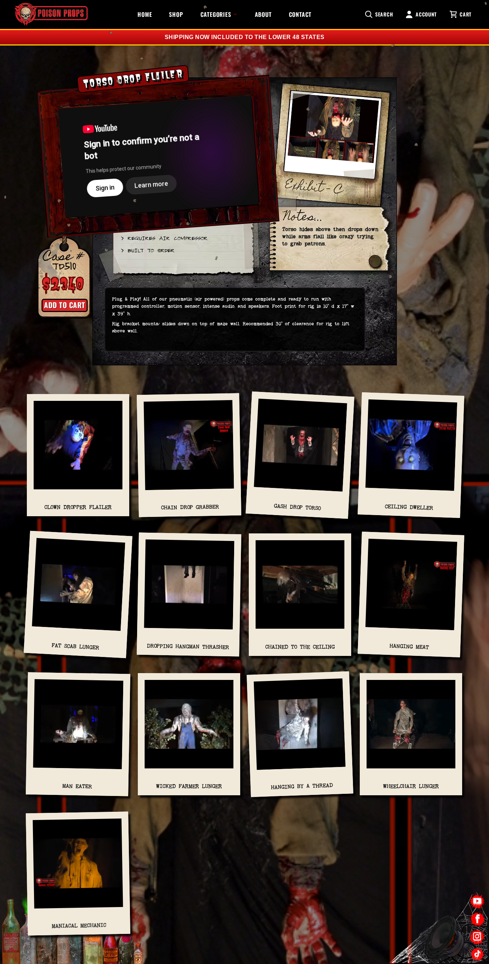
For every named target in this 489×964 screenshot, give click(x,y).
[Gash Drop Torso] (300, 448)
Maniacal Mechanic (79, 925)
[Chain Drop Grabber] (189, 448)
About (263, 14)
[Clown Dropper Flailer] (78, 448)
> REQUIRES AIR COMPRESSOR (163, 238)
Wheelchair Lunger (411, 786)
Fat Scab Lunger (76, 646)
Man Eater (77, 786)
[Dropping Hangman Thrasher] (189, 588)
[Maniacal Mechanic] (78, 867)
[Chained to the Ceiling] (300, 588)
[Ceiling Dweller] (411, 448)
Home (144, 14)
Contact (300, 14)
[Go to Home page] (51, 14)
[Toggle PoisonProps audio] (444, 935)
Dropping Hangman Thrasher (188, 647)
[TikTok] (477, 954)
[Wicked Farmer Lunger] (189, 727)
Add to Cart (64, 304)
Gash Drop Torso (297, 507)
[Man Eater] (78, 727)
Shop (176, 14)
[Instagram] (477, 937)
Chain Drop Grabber (190, 507)
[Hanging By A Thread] (300, 727)
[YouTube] (477, 901)
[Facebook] (477, 919)
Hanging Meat (409, 647)
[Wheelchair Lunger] (411, 727)
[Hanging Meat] (411, 588)
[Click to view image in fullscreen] (332, 138)
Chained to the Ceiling (300, 647)
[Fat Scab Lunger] (78, 588)
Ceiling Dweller (409, 507)
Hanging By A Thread (302, 786)
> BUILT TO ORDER (147, 250)
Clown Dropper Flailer (78, 507)
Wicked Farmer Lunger (189, 786)
